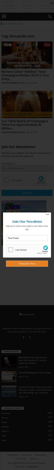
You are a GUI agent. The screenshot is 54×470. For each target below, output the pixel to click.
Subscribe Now (27, 263)
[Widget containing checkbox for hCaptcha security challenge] (27, 249)
